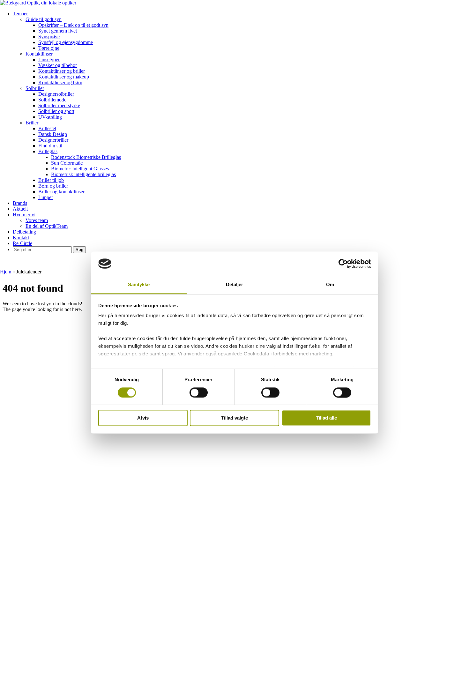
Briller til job (51, 180)
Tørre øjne (48, 48)
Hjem (5, 271)
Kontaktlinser (39, 53)
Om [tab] (330, 284)
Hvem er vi (24, 214)
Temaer (20, 13)
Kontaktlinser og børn (60, 82)
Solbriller (35, 88)
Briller (32, 122)
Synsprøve (49, 36)
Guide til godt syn (44, 19)
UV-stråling (50, 117)
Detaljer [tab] (234, 284)
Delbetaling (24, 232)
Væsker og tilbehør (57, 65)
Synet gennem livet (57, 31)
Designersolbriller (56, 94)
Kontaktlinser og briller (61, 71)
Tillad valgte (234, 418)
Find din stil (50, 145)
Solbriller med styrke (59, 105)
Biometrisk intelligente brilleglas (83, 174)
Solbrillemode (52, 99)
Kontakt (21, 237)
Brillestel (47, 128)
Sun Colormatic (67, 163)
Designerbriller (53, 140)
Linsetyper (49, 59)
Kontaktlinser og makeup (63, 76)
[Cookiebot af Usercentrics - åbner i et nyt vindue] (343, 263)
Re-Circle (22, 243)
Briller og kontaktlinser (61, 191)
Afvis (143, 418)
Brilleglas (47, 151)
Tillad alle (326, 418)
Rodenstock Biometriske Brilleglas (86, 157)
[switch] (199, 392)
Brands (20, 203)
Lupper (45, 197)
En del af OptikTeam (47, 226)
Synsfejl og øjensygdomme (65, 42)
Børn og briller (53, 186)
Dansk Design (52, 134)
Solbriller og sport (56, 111)
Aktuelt (20, 209)
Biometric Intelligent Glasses (80, 168)
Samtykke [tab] (139, 284)
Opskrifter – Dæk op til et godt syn (73, 25)
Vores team (37, 220)
